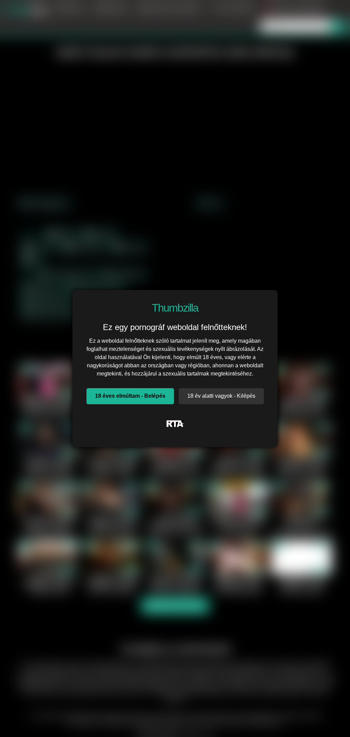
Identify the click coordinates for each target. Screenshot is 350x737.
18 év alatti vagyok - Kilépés (221, 396)
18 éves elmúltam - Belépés (130, 396)
